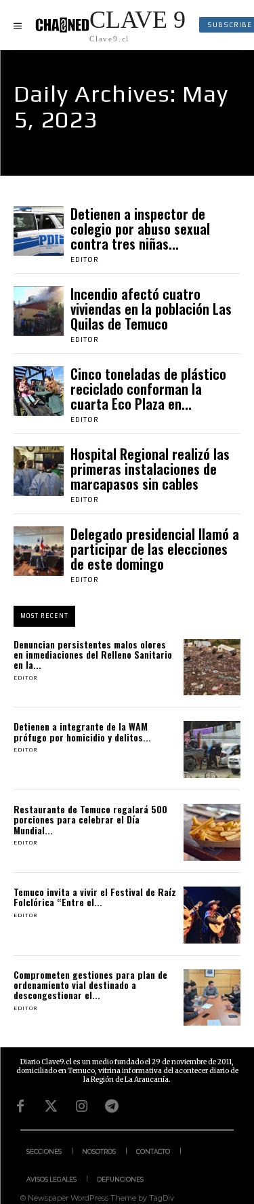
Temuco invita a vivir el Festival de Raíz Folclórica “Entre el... (95, 897)
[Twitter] (51, 1106)
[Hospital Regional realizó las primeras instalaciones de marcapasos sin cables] (39, 471)
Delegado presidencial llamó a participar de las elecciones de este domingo (154, 549)
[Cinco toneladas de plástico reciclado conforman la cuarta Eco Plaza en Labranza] (39, 391)
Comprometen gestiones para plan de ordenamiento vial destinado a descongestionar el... (90, 985)
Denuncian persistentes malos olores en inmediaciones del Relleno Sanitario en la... (93, 654)
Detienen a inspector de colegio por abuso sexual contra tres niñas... (140, 228)
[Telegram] (112, 1106)
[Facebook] (20, 1106)
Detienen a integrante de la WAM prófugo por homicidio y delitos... (82, 731)
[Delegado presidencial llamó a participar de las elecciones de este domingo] (39, 551)
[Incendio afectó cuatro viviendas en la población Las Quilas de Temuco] (39, 311)
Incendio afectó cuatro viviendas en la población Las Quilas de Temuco (151, 309)
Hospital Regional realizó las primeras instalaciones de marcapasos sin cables (150, 469)
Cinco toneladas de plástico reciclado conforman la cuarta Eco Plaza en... (148, 389)
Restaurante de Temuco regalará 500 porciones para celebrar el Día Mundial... (90, 819)
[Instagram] (81, 1106)
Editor (84, 259)
